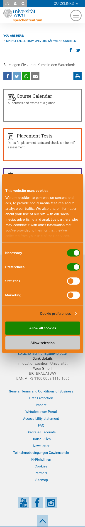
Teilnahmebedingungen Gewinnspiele (41, 453)
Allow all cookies (42, 328)
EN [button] (7, 3)
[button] (15, 3)
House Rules (41, 439)
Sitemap (41, 480)
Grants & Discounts (41, 432)
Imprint (41, 405)
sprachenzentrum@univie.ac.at (42, 353)
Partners (41, 473)
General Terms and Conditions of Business (41, 391)
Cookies (41, 466)
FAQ (41, 425)
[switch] (73, 266)
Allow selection (42, 343)
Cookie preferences (55, 313)
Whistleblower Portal (41, 412)
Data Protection (41, 398)
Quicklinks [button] (64, 3)
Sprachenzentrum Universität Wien (33, 40)
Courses (69, 40)
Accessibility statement (41, 419)
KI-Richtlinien (41, 459)
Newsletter (41, 446)
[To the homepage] (22, 15)
